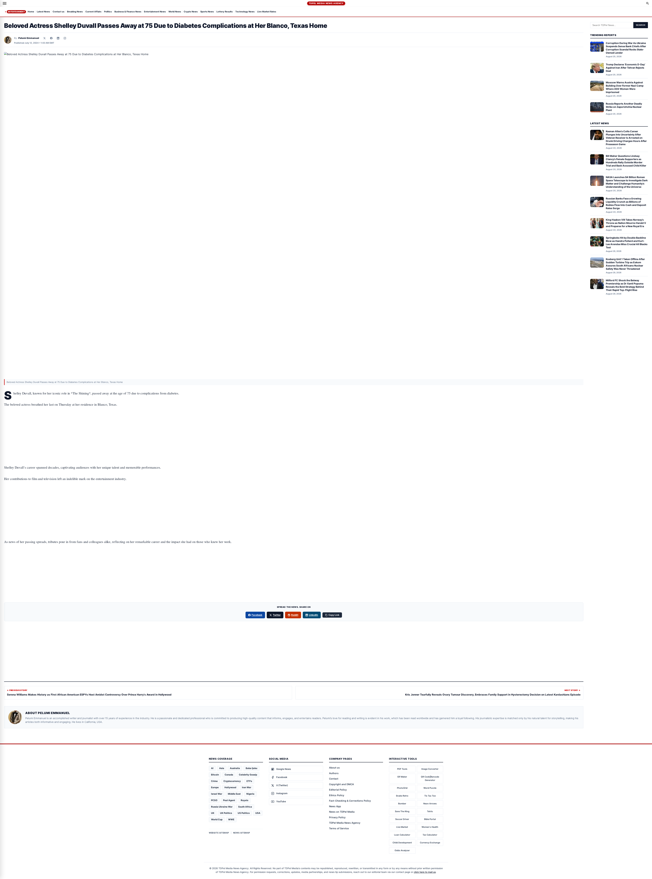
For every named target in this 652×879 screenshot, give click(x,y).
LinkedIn (313, 615)
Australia (235, 768)
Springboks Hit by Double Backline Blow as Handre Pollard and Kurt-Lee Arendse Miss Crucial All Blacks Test (626, 242)
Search (640, 25)
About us (334, 767)
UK (212, 813)
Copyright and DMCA (341, 784)
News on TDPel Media (342, 811)
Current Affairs (93, 12)
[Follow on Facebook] (51, 38)
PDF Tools (402, 769)
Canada (229, 774)
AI (212, 768)
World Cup (216, 819)
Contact (333, 778)
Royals (244, 800)
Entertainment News (155, 12)
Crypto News (191, 12)
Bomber (402, 803)
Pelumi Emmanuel (28, 38)
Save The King (402, 811)
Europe (215, 787)
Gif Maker (402, 776)
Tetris (430, 811)
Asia (221, 768)
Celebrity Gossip (248, 774)
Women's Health (430, 827)
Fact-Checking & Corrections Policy (350, 800)
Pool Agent (229, 800)
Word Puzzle (429, 788)
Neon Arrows (430, 803)
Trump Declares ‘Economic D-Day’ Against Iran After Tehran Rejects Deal (625, 67)
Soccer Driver (402, 819)
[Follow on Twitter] (44, 38)
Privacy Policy (337, 817)
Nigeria (250, 793)
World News (174, 12)
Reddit (294, 615)
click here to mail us (425, 872)
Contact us (58, 12)
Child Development (402, 842)
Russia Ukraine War (221, 806)
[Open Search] (647, 3)
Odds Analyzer (402, 850)
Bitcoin (215, 774)
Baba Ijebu (251, 768)
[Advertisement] (294, 425)
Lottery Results (224, 12)
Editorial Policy (338, 789)
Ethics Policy (336, 795)
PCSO (214, 800)
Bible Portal (430, 819)
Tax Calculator (430, 835)
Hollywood (230, 787)
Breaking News (75, 12)
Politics (108, 12)
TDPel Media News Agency (326, 3)
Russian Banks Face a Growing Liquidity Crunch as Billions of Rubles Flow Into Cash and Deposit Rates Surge (626, 203)
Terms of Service (339, 828)
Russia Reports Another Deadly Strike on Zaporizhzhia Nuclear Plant (624, 107)
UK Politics (226, 813)
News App (335, 806)
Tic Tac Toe (430, 795)
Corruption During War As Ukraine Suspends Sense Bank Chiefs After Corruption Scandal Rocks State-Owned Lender (626, 48)
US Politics (244, 813)
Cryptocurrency (232, 781)
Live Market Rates (266, 12)
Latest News (43, 12)
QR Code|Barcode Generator (430, 778)
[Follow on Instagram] (65, 38)
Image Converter (429, 769)
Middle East (234, 793)
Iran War (246, 787)
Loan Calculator (402, 835)
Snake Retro (402, 795)
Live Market (402, 827)
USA (257, 813)
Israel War (216, 793)
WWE (231, 819)
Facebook (257, 615)
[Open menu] (4, 3)
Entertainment (16, 12)
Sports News (207, 12)
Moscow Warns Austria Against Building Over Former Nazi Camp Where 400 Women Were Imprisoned (625, 87)
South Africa (245, 806)
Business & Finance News (127, 12)
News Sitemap (241, 832)
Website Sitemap (219, 832)
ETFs (249, 781)
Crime (214, 781)
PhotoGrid (402, 788)
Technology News (245, 12)
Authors (334, 773)
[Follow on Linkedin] (58, 38)
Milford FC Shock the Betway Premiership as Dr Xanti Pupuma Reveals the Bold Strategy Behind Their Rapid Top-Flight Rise (625, 285)
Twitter (277, 615)
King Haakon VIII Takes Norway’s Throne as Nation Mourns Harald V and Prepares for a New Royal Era (626, 223)
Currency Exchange (430, 842)
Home (31, 12)
